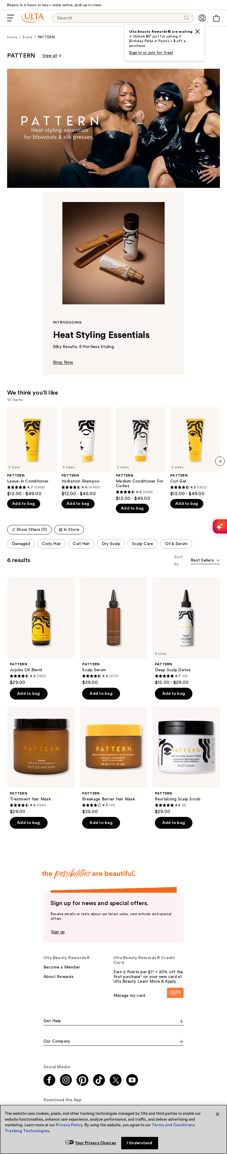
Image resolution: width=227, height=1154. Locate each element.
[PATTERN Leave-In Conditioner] (32, 452)
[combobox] (205, 560)
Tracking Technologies (27, 1131)
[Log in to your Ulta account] (202, 18)
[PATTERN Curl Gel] (195, 452)
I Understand (140, 1143)
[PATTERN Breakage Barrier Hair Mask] (113, 760)
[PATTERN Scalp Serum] (113, 631)
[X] (197, 31)
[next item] (220, 461)
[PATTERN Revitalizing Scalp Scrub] (186, 760)
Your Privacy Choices (95, 1143)
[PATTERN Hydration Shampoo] (86, 452)
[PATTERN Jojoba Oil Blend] (40, 631)
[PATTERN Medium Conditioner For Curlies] (141, 454)
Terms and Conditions (173, 1125)
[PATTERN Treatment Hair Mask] (40, 760)
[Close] (217, 1114)
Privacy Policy (69, 1125)
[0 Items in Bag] (216, 18)
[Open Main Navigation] (10, 18)
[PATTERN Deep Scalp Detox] (186, 631)
